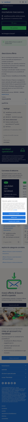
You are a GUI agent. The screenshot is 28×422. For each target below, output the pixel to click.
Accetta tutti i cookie (14, 221)
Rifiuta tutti (14, 217)
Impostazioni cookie (14, 213)
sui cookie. (15, 209)
